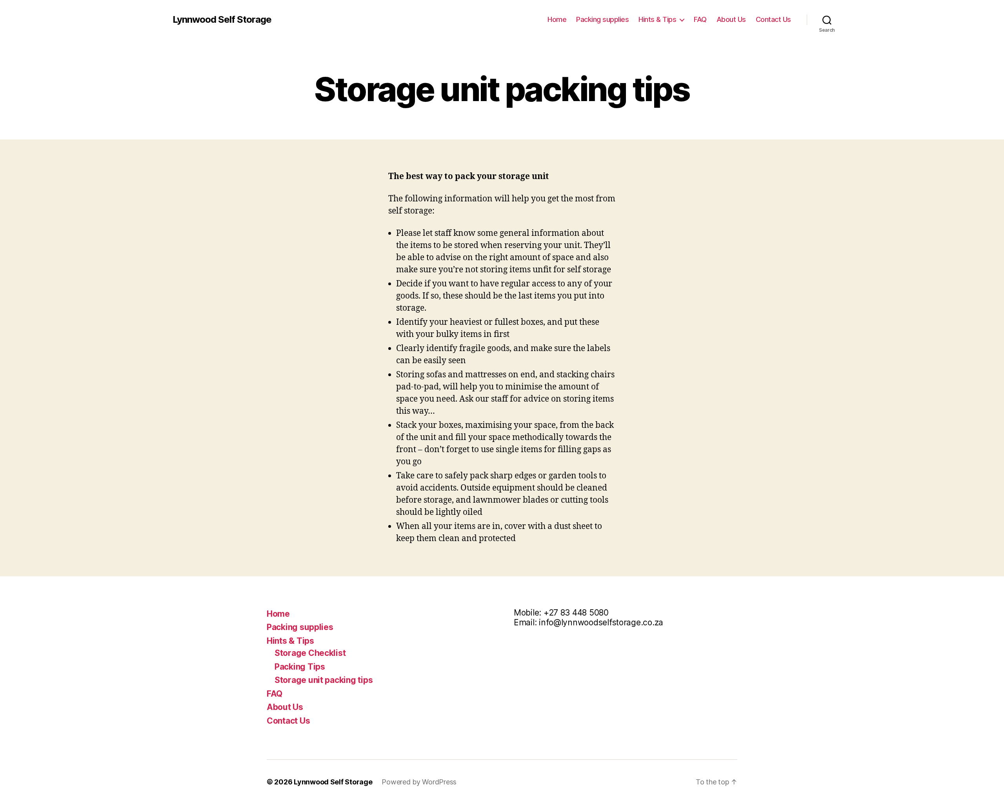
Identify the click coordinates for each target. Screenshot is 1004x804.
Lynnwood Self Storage (222, 19)
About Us (731, 19)
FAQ (700, 19)
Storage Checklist (310, 653)
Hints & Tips (657, 19)
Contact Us (773, 19)
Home (556, 19)
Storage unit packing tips (324, 680)
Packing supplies (602, 19)
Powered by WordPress (419, 782)
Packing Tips (300, 667)
